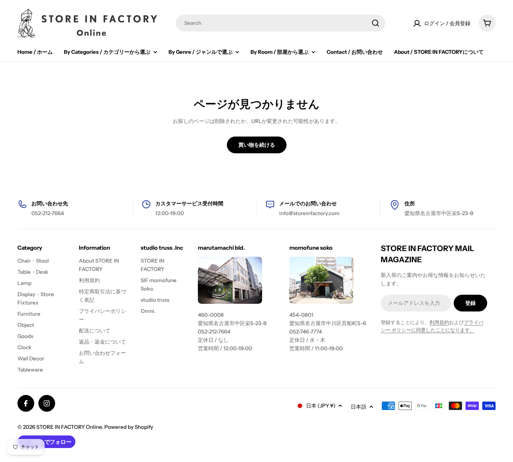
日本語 (358, 406)
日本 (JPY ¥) (320, 405)
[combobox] (280, 23)
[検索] (375, 23)
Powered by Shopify (128, 427)
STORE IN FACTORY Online (69, 427)
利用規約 (439, 322)
